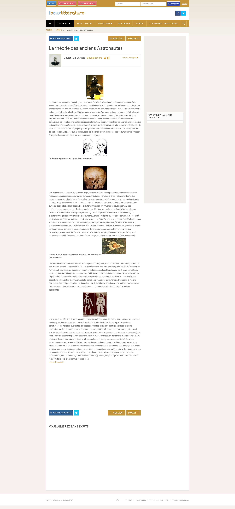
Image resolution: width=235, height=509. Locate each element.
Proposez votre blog (67, 3)
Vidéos (139, 23)
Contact (129, 500)
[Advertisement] (95, 458)
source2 (59, 362)
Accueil (51, 3)
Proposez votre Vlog (87, 3)
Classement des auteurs (164, 23)
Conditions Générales (181, 500)
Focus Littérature (52, 500)
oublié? (184, 4)
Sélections (83, 23)
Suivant (132, 39)
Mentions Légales (156, 500)
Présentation (141, 500)
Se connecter (173, 4)
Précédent (118, 39)
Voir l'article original (129, 58)
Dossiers (123, 23)
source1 (52, 362)
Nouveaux (63, 23)
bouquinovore (94, 57)
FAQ (167, 500)
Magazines (104, 23)
